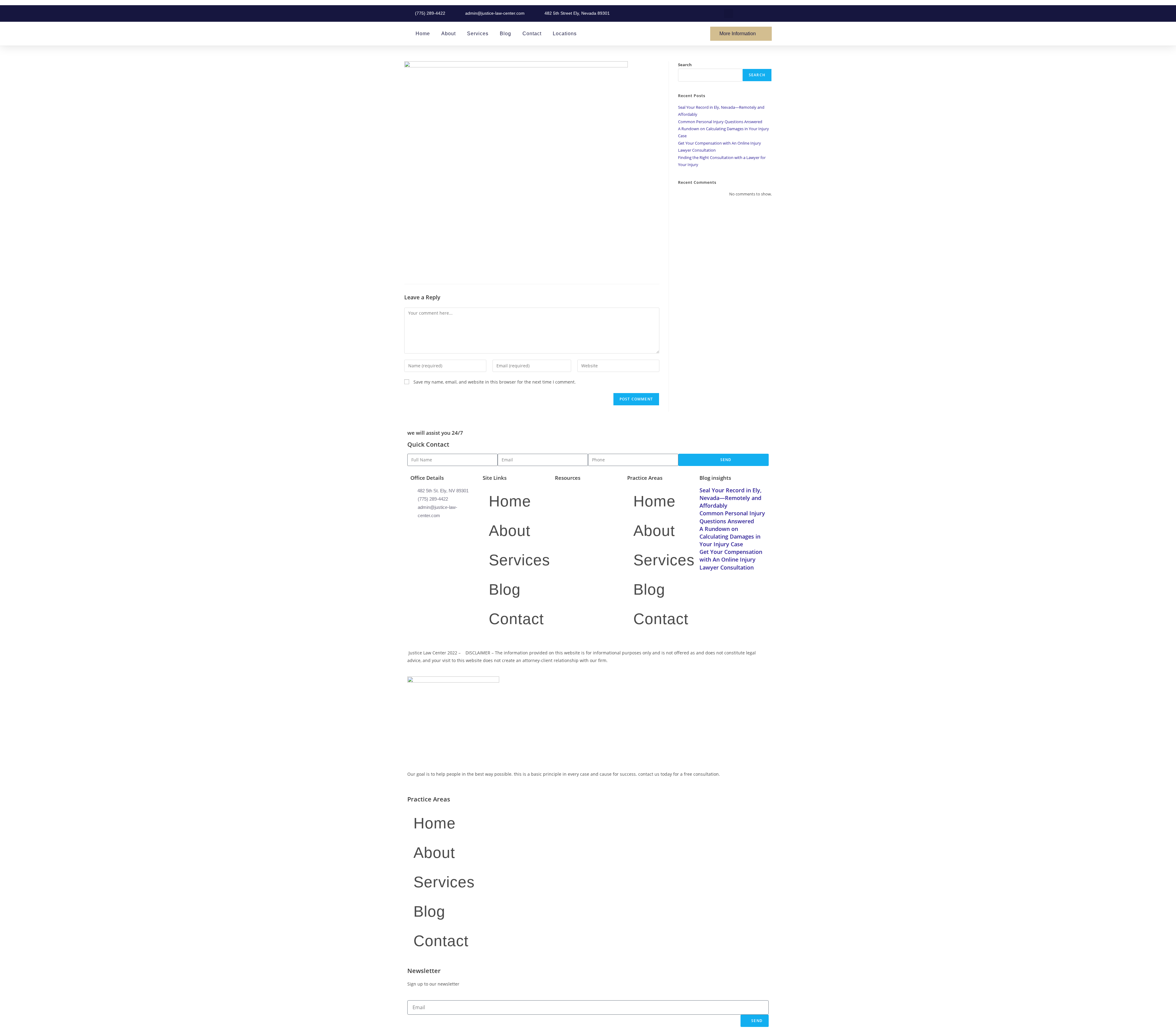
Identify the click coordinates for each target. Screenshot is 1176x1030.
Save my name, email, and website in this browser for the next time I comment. (494, 382)
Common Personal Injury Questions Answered (720, 121)
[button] (728, 13)
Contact (531, 33)
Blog (505, 33)
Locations (565, 33)
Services (477, 33)
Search (685, 64)
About (448, 33)
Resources (567, 477)
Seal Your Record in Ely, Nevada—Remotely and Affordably (730, 498)
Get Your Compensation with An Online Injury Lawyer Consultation (730, 559)
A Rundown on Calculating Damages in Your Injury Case (729, 536)
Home (423, 33)
